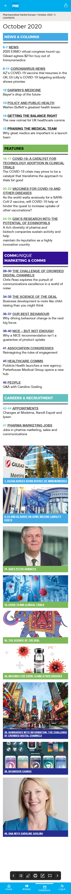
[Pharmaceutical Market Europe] (37, 6)
